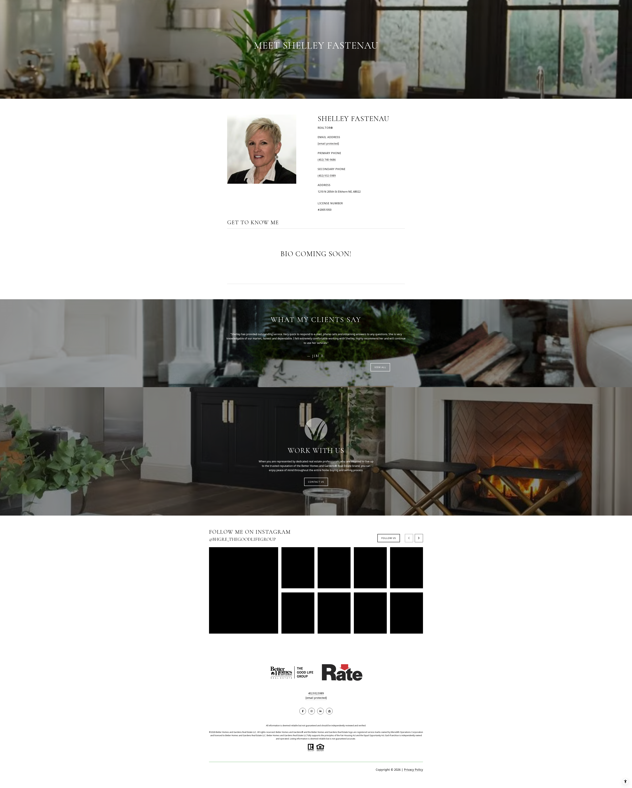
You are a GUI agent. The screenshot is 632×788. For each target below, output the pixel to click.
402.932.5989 (316, 693)
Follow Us (388, 538)
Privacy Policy (413, 770)
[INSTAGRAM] (311, 711)
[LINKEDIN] (320, 711)
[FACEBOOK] (302, 711)
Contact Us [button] (316, 481)
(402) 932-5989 (327, 175)
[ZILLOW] (329, 711)
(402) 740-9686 (327, 159)
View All (380, 367)
